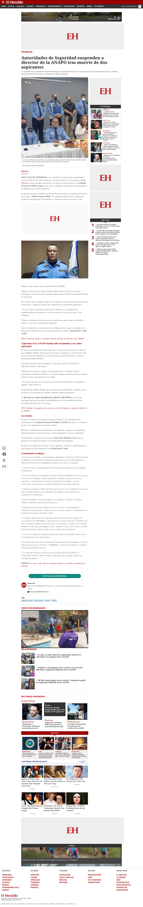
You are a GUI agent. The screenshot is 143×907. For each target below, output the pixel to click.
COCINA (34, 877)
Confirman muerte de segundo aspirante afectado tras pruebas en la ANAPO (55, 338)
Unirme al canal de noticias (56, 576)
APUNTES (34, 887)
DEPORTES (35, 875)
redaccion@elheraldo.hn (39, 592)
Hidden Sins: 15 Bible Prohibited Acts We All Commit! (75, 808)
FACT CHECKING (94, 880)
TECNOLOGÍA (64, 875)
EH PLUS (91, 870)
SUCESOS (6, 882)
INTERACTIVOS (94, 882)
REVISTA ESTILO (123, 882)
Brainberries (32, 789)
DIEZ (118, 880)
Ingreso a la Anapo (27, 600)
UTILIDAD (63, 870)
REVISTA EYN (122, 887)
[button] (4, 448)
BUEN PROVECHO (124, 885)
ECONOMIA (7, 880)
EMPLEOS (63, 880)
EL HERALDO (122, 875)
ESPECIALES (35, 880)
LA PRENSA (121, 877)
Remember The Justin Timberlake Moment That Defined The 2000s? (54, 808)
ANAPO (54, 600)
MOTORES (63, 882)
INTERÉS (34, 870)
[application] (54, 629)
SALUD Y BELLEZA (66, 877)
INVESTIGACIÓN (94, 875)
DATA (90, 877)
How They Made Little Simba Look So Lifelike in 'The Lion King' (54, 781)
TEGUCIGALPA (8, 877)
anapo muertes (38, 600)
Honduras (48, 600)
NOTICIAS (6, 870)
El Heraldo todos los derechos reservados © (16, 898)
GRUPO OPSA (122, 870)
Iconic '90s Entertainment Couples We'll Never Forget (32, 808)
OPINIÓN (34, 885)
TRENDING (35, 882)
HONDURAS (7, 875)
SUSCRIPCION (122, 890)
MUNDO (5, 885)
